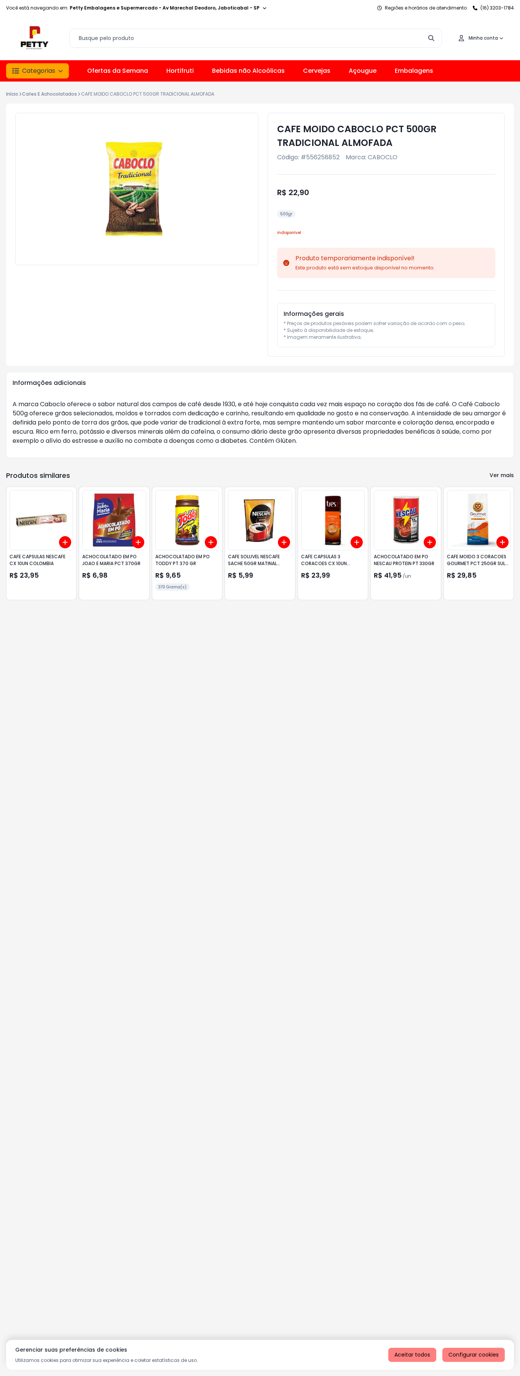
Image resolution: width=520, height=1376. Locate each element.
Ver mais (502, 475)
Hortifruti (180, 70)
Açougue (362, 70)
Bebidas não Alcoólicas (248, 70)
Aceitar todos (412, 1354)
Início (12, 94)
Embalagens (414, 70)
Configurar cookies (473, 1354)
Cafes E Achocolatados (49, 94)
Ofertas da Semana (117, 70)
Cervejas (316, 70)
